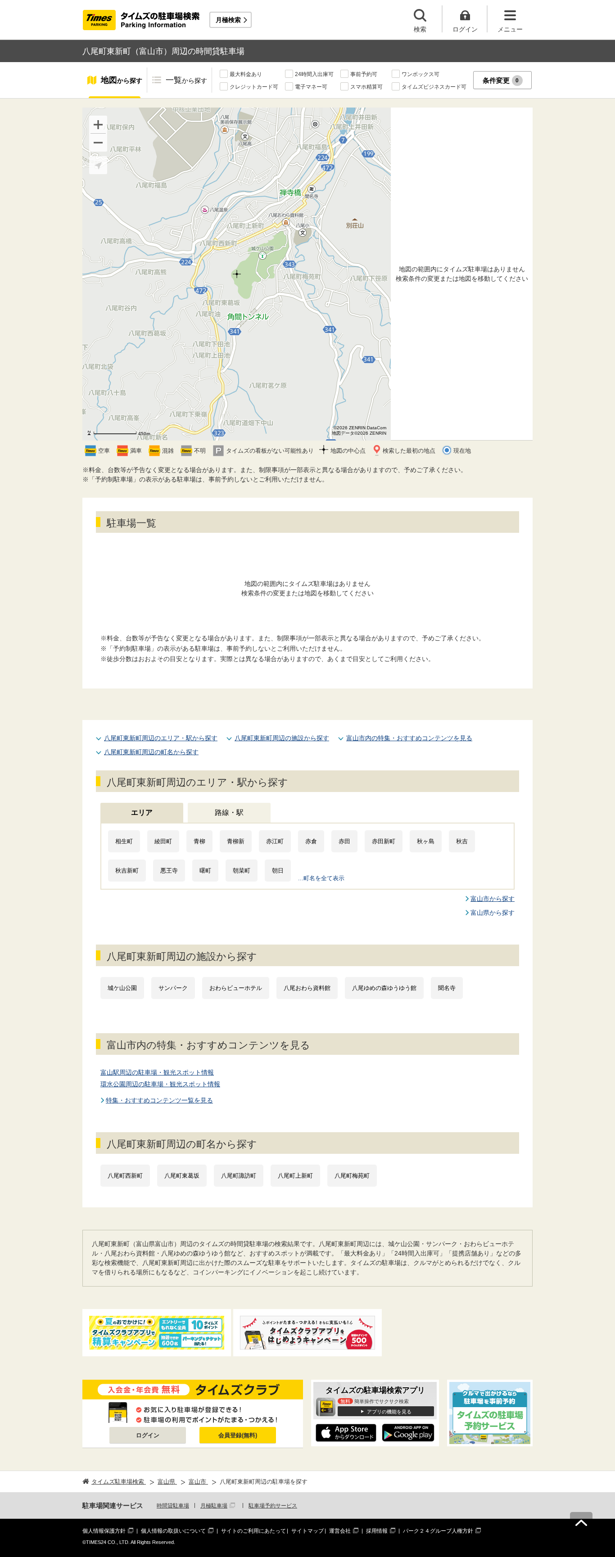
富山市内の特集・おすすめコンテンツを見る (409, 738)
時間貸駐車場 (173, 1506)
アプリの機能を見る (389, 1411)
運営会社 (340, 1531)
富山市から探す (492, 898)
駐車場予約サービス (273, 1506)
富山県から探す (492, 912)
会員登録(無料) (237, 1435)
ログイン (147, 1435)
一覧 (186, 80)
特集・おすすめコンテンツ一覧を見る (159, 1100)
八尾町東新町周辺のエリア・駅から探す (160, 738)
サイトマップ (307, 1531)
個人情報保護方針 (104, 1531)
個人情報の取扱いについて (173, 1531)
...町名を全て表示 (321, 878)
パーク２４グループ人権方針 (438, 1531)
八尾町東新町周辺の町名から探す (151, 752)
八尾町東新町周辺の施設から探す (282, 738)
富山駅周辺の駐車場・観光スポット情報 (157, 1072)
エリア (142, 812)
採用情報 (377, 1531)
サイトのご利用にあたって (253, 1531)
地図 (121, 80)
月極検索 (228, 19)
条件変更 (501, 80)
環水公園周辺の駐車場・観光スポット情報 (160, 1084)
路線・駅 (229, 812)
